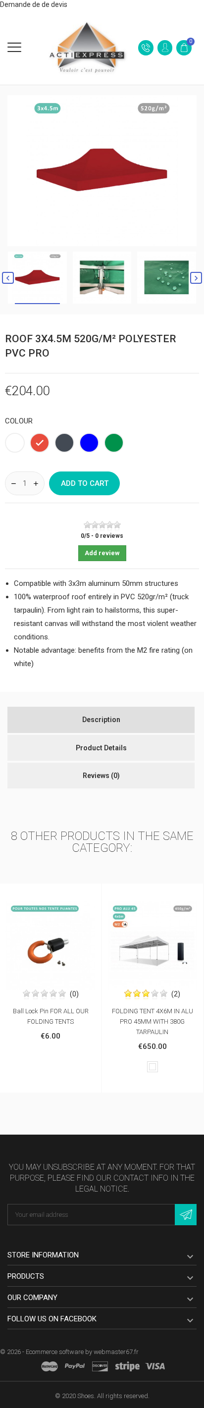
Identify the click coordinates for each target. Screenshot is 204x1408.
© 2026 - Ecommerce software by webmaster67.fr (69, 1352)
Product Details (101, 748)
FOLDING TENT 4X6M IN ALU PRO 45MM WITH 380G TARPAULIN (152, 1021)
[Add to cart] (40, 893)
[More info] (60, 893)
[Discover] (100, 1366)
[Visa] (155, 1366)
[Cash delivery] (127, 1366)
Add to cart (84, 483)
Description (101, 720)
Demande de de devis (33, 4)
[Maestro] (49, 1366)
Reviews (101, 776)
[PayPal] (75, 1366)
